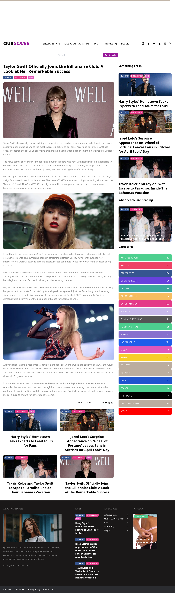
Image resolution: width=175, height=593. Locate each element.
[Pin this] (109, 403)
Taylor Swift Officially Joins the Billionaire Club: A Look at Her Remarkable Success (87, 487)
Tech (96, 43)
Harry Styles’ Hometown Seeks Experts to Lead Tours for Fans (30, 441)
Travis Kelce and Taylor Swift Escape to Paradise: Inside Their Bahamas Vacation (30, 487)
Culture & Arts (140, 516)
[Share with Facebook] (103, 403)
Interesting (110, 43)
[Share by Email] (112, 403)
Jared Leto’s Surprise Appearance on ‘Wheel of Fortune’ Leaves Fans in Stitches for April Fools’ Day (87, 443)
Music (31, 77)
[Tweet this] (106, 403)
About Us (7, 589)
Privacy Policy (34, 589)
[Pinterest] (165, 43)
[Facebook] (148, 43)
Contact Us (48, 589)
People (125, 43)
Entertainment (51, 43)
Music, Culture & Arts (114, 518)
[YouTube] (159, 43)
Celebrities (8, 77)
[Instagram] (143, 43)
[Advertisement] (82, 19)
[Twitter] (154, 43)
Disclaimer (20, 589)
